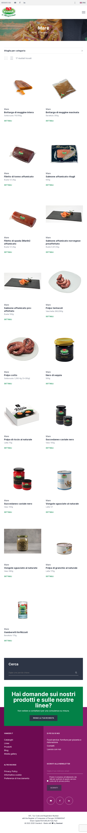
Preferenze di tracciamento (16, 778)
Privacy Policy (10, 771)
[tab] (43, 52)
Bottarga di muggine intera (19, 112)
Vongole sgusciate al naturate (20, 568)
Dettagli (8, 121)
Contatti (50, 746)
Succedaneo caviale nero (60, 439)
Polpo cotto (10, 375)
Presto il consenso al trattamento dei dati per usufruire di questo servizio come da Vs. (63, 779)
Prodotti (43, 32)
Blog (6, 750)
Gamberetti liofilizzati (16, 632)
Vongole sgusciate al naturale (62, 503)
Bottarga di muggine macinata (62, 112)
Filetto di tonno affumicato (19, 176)
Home (33, 32)
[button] (74, 2)
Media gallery (10, 754)
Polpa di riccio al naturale (18, 439)
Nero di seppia (54, 375)
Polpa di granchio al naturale (61, 568)
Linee (6, 743)
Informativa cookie (13, 775)
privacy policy (64, 781)
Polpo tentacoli (54, 308)
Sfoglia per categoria (14, 51)
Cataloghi (8, 740)
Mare (6, 109)
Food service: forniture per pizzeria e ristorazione (64, 741)
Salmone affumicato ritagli (60, 176)
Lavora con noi (54, 749)
